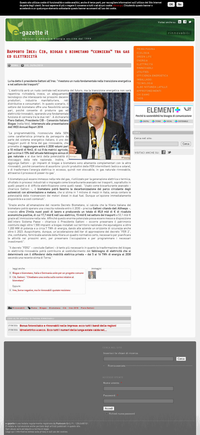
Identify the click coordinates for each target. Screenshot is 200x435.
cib (64, 308)
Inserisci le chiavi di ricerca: (121, 353)
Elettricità (145, 64)
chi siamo (143, 94)
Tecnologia (145, 83)
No (179, 4)
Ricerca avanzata (116, 365)
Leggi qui (9, 431)
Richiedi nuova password (122, 413)
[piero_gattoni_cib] (92, 278)
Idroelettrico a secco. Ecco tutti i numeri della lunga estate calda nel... (63, 330)
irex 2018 (73, 308)
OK (171, 4)
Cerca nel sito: (143, 138)
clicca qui (118, 5)
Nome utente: (112, 382)
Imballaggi (144, 79)
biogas (43, 308)
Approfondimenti (149, 90)
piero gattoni (87, 308)
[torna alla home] (26, 35)
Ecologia (143, 52)
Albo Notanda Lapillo (152, 86)
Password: (110, 395)
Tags (140, 98)
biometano (54, 308)
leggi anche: (18, 268)
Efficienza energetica (152, 75)
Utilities (143, 71)
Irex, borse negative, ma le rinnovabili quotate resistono (41, 290)
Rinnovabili (179, 33)
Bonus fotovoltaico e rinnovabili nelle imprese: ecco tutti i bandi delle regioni (68, 325)
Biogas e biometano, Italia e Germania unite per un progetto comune (47, 272)
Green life (144, 56)
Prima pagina (146, 49)
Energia (142, 60)
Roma (34, 308)
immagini (96, 268)
